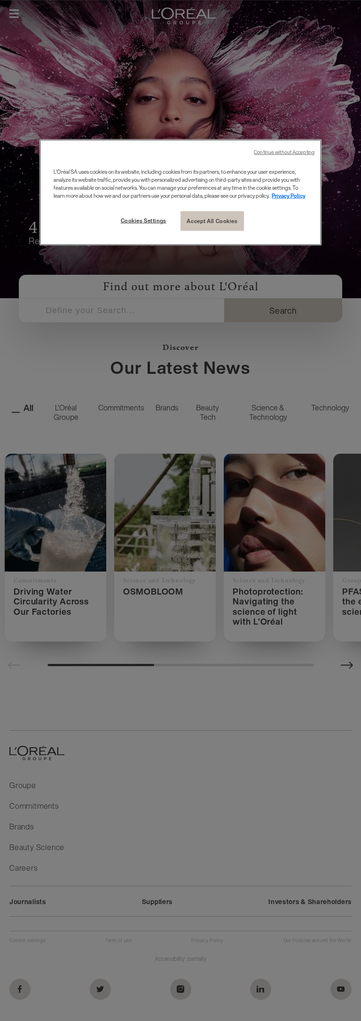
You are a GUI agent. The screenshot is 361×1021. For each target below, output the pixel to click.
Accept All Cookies (212, 221)
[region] (180, 192)
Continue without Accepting (284, 152)
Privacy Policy (289, 196)
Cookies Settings (143, 220)
